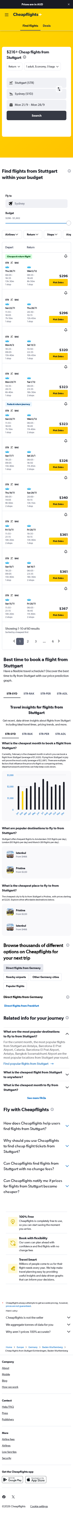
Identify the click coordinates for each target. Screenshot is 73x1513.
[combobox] (40, 203)
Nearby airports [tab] (16, 977)
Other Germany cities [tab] (46, 977)
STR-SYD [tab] (12, 693)
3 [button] (36, 641)
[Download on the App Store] (35, 1479)
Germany (33, 1347)
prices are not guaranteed (18, 1306)
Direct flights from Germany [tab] (23, 968)
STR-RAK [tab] (29, 693)
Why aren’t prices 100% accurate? (28, 1332)
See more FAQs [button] (36, 1098)
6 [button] (53, 641)
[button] (68, 4)
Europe (20, 1347)
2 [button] (28, 641)
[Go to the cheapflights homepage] (27, 15)
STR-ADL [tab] (62, 693)
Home (9, 1347)
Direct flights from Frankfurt (21, 1005)
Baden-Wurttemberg (52, 1347)
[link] (13, 1497)
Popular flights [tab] (15, 986)
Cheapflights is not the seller (24, 1317)
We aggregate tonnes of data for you (29, 1325)
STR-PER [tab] (45, 693)
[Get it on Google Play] (12, 1479)
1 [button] (20, 641)
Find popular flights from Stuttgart (26, 1064)
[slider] (68, 223)
